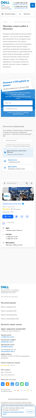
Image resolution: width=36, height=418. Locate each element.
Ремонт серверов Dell (8, 307)
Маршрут (9, 216)
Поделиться (3, 384)
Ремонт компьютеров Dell (10, 319)
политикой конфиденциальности (20, 113)
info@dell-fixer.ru (7, 346)
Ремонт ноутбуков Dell (8, 311)
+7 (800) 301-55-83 (20, 3)
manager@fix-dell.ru (8, 351)
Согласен (30, 411)
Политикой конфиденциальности (22, 146)
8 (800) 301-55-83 (7, 342)
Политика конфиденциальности (18, 399)
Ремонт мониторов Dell (9, 315)
